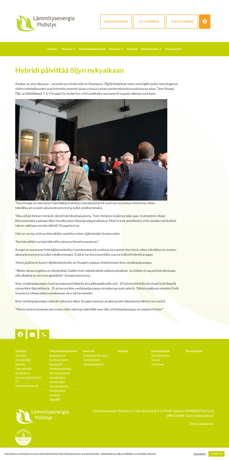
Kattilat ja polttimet (60, 368)
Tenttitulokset (91, 359)
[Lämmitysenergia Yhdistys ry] (45, 23)
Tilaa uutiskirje (182, 21)
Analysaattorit (57, 355)
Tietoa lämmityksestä (63, 351)
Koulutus (89, 351)
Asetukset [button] (200, 453)
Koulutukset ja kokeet (95, 355)
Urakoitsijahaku (116, 21)
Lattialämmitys (57, 377)
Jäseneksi (20, 355)
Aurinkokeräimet (58, 359)
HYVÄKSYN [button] (216, 453)
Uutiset (155, 359)
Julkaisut (122, 351)
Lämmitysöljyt (57, 381)
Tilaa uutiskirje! (24, 368)
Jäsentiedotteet (160, 355)
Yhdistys (20, 351)
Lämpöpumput (57, 390)
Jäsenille (20, 364)
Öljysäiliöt (54, 399)
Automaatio (56, 364)
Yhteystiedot (193, 351)
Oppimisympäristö (93, 364)
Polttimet (54, 395)
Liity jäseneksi (149, 21)
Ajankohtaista (160, 351)
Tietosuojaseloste (201, 424)
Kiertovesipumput (59, 373)
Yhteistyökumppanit (26, 385)
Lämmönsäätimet (59, 386)
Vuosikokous (22, 373)
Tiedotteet (157, 364)
